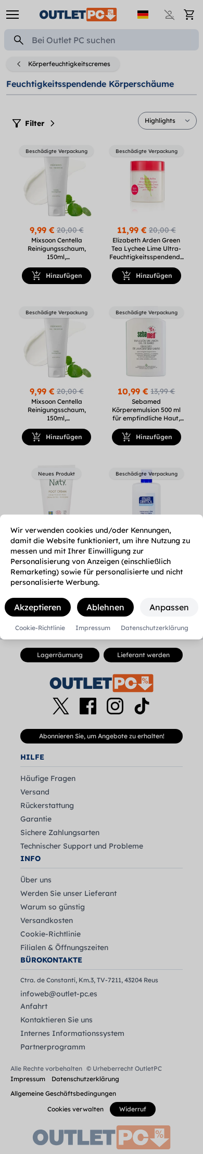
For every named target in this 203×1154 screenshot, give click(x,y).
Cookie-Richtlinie (40, 628)
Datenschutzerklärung (154, 628)
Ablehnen (105, 607)
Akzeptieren (37, 607)
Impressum (92, 628)
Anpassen (169, 607)
